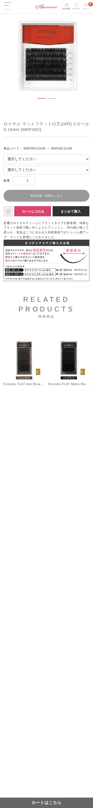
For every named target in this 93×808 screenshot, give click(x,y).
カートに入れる (33, 211)
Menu (7, 2)
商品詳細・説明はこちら (46, 195)
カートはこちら (47, 802)
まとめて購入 (71, 211)
